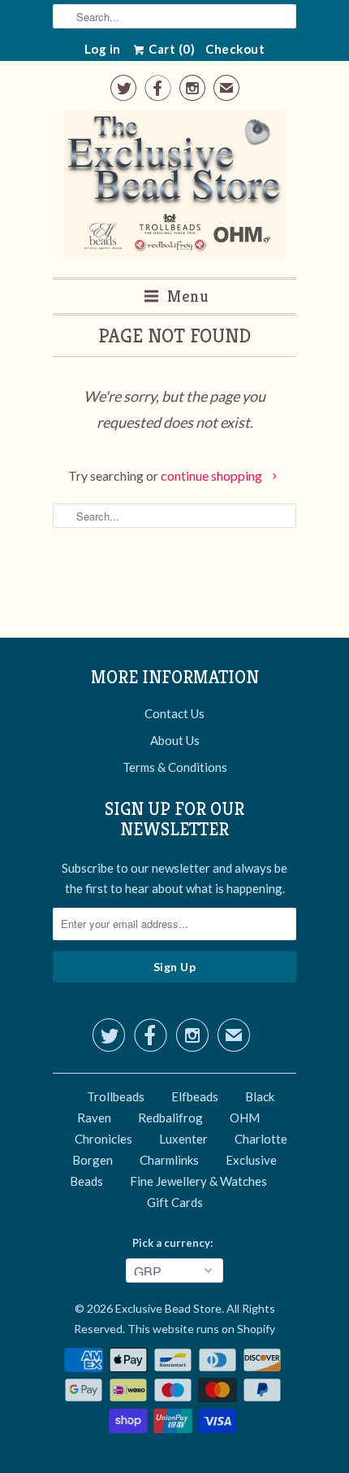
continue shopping (213, 475)
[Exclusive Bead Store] (175, 187)
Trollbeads (115, 1096)
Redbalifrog (170, 1117)
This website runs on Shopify (201, 1329)
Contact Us (174, 713)
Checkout (235, 48)
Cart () (171, 48)
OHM (245, 1117)
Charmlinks (169, 1160)
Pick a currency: (175, 1242)
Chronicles (103, 1138)
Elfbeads (194, 1096)
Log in (102, 48)
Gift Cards (175, 1202)
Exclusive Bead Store (168, 1308)
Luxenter (183, 1138)
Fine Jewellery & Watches (198, 1181)
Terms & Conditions (175, 767)
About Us (175, 740)
